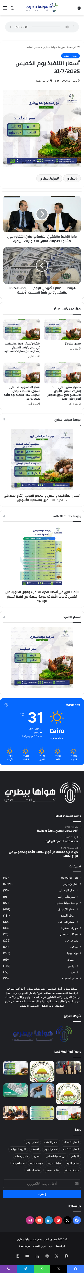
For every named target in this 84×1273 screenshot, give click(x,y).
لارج (73, 972)
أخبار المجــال (67, 890)
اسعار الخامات (66, 921)
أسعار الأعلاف (51, 1142)
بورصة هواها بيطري (54, 46)
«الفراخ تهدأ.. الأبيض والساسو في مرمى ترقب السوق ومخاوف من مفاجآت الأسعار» (22, 347)
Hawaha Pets (69, 877)
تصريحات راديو (66, 896)
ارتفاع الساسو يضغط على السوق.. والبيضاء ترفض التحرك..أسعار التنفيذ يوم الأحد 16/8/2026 (22, 393)
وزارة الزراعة (33, 1169)
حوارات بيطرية (69, 928)
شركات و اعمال (69, 934)
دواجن (71, 965)
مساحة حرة (71, 940)
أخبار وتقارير (71, 884)
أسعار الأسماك (71, 1142)
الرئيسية (72, 46)
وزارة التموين (52, 1169)
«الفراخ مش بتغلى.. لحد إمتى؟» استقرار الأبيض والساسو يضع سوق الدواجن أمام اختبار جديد (64, 393)
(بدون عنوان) (73, 343)
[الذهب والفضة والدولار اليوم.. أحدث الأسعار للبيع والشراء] (15, 1090)
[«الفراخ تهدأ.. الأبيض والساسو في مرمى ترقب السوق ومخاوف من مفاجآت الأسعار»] (21, 329)
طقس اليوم (73, 1162)
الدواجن (75, 1156)
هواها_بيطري (48, 178)
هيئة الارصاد (18, 1162)
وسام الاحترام (70, 978)
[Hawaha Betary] (42, 8)
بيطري (70, 178)
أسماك (71, 959)
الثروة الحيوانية (18, 1149)
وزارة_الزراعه (72, 1169)
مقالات (74, 946)
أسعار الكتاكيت (71, 1149)
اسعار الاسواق (66, 909)
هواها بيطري (36, 1162)
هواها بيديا (72, 953)
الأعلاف (35, 1149)
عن (51, 1245)
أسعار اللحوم (50, 1149)
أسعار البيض (32, 1142)
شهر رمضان (21, 1156)
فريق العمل (39, 1245)
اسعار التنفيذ (34, 46)
